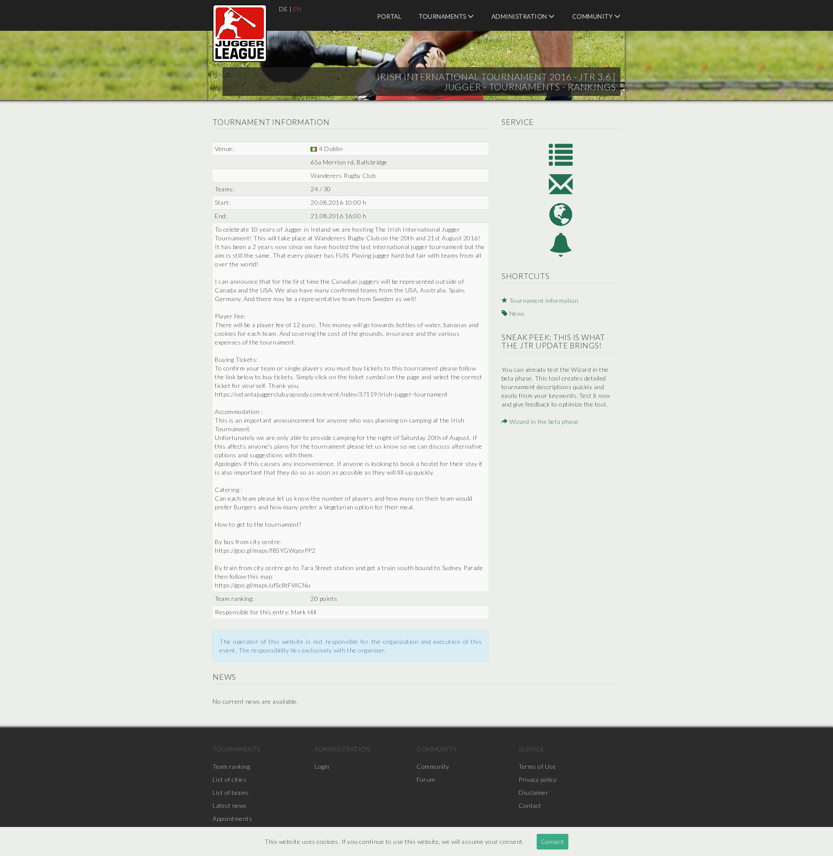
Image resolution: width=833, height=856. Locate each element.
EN (297, 9)
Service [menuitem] (531, 749)
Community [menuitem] (593, 16)
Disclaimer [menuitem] (533, 792)
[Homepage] (561, 214)
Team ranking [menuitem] (231, 766)
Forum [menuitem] (425, 779)
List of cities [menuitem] (229, 779)
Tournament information (543, 300)
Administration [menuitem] (520, 16)
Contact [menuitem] (529, 805)
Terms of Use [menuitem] (537, 766)
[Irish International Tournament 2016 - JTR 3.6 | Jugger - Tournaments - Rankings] (240, 33)
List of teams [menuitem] (231, 792)
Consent (552, 841)
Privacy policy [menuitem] (537, 779)
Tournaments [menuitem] (443, 16)
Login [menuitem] (322, 766)
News (516, 313)
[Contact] (561, 184)
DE (283, 9)
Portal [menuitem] (389, 16)
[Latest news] (561, 245)
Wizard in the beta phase (543, 421)
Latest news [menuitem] (230, 805)
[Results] (561, 154)
